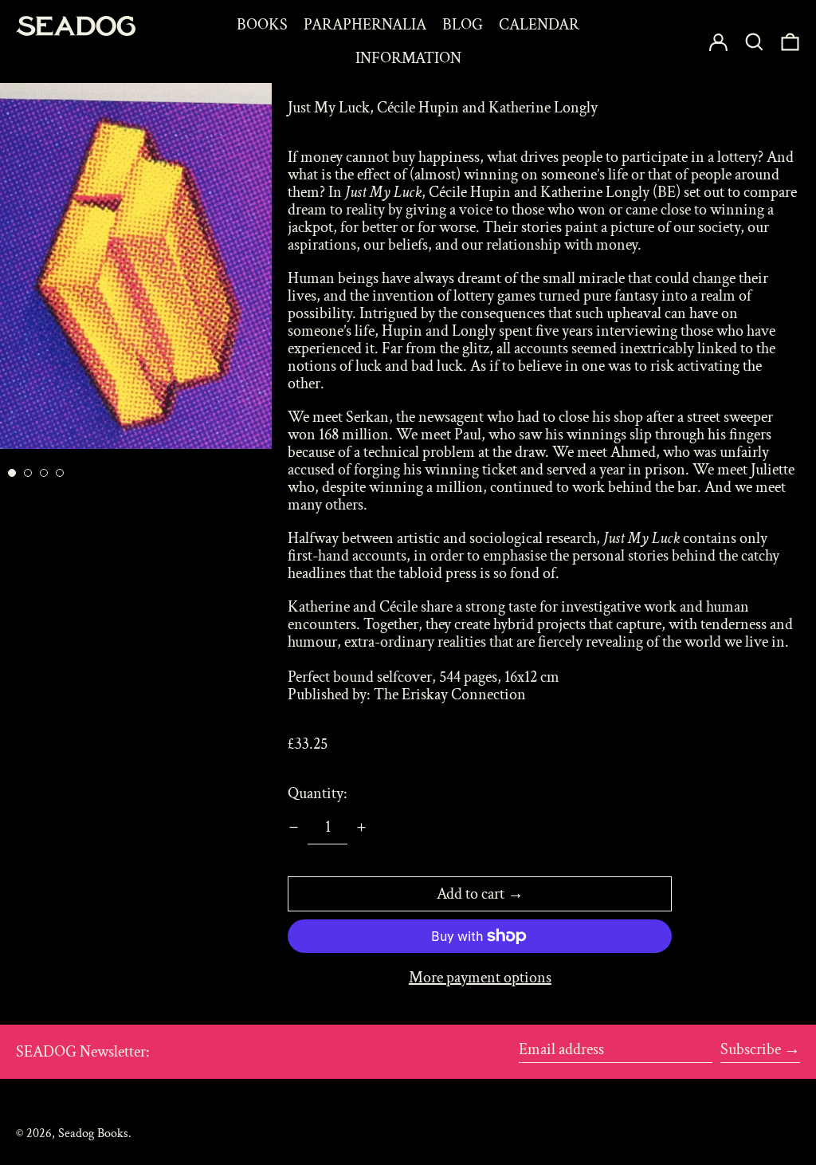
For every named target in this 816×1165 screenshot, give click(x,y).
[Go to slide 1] (12, 473)
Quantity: (317, 793)
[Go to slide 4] (60, 473)
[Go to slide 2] (28, 473)
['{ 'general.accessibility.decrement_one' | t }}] (294, 827)
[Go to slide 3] (44, 473)
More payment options (480, 977)
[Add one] (361, 827)
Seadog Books (93, 1133)
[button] (790, 41)
